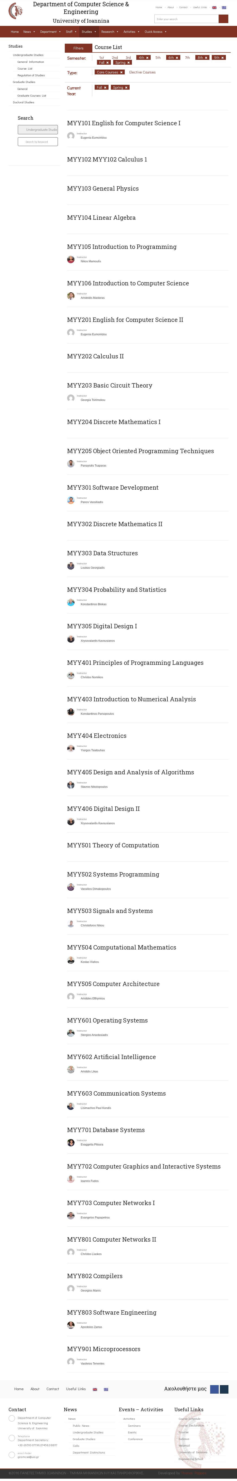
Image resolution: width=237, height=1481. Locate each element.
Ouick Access (153, 31)
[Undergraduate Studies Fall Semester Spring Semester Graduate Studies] (38, 129)
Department (48, 31)
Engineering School (191, 1459)
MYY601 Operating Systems (107, 1020)
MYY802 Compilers (95, 1276)
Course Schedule (189, 1418)
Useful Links (200, 7)
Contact (183, 7)
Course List (25, 68)
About (171, 7)
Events (132, 1432)
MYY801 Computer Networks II (111, 1239)
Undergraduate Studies (28, 55)
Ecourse (184, 1432)
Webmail (184, 1445)
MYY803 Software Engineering (111, 1312)
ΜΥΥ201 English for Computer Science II (125, 320)
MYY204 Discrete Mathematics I (114, 422)
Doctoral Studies (23, 102)
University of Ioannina (193, 1452)
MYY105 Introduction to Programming (122, 246)
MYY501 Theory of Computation (113, 845)
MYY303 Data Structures (102, 553)
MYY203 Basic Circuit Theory (110, 385)
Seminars (134, 1425)
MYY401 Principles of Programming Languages (135, 662)
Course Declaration (191, 1425)
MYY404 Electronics (97, 735)
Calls (76, 1445)
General (23, 89)
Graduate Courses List (32, 95)
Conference (135, 1439)
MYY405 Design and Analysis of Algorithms (130, 772)
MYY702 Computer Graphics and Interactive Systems (144, 1166)
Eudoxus (184, 1439)
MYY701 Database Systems (106, 1130)
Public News (81, 1425)
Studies (87, 31)
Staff (69, 31)
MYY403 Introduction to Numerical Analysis (131, 699)
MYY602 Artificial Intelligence (111, 1057)
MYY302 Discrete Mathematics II (114, 524)
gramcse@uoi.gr (28, 1457)
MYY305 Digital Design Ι (102, 626)
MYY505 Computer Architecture (113, 984)
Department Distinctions (89, 1452)
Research (107, 31)
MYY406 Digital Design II (103, 808)
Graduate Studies (24, 82)
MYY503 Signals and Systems (110, 911)
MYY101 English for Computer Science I (124, 123)
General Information (31, 62)
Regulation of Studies (31, 75)
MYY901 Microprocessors (103, 1349)
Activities (129, 31)
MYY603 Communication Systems (116, 1093)
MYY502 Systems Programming (113, 874)
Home (159, 7)
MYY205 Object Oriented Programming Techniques (140, 451)
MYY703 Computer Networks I (111, 1203)
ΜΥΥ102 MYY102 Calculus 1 (107, 159)
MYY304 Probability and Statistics (116, 589)
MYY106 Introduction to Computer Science (128, 283)
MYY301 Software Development (113, 487)
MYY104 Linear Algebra (101, 217)
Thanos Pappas (193, 1472)
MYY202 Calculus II (95, 356)
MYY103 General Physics (103, 188)
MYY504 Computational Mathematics (121, 947)
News (27, 31)
